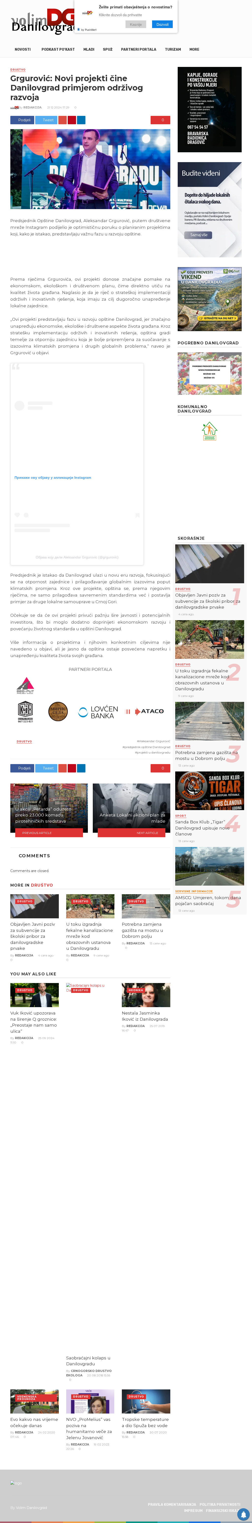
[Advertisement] (215, 488)
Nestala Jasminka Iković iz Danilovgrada (145, 1016)
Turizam (173, 49)
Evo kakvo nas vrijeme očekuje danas (34, 1422)
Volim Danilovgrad (31, 1508)
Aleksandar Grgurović (154, 741)
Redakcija (32, 107)
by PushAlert (88, 29)
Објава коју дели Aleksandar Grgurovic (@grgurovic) (77, 557)
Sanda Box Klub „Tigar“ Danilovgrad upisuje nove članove (202, 827)
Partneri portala (138, 49)
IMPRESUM (193, 1511)
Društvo (18, 69)
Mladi (88, 49)
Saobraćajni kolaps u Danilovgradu (88, 1361)
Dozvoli (163, 24)
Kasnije (136, 24)
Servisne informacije (194, 891)
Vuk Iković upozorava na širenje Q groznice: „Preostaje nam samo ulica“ (33, 1022)
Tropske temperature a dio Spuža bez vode (145, 1422)
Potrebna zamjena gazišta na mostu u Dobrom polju (142, 930)
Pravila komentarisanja (172, 1505)
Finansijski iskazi (223, 1511)
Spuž (107, 49)
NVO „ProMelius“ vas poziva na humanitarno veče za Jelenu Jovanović (89, 1428)
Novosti (23, 49)
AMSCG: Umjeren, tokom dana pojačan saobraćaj (208, 900)
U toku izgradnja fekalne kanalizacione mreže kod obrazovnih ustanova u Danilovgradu (89, 936)
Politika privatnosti (220, 1505)
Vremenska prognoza (27, 1398)
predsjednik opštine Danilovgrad (147, 747)
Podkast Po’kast (58, 49)
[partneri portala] (90, 700)
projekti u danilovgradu (153, 752)
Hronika (136, 990)
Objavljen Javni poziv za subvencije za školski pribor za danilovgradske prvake (32, 936)
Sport (180, 815)
